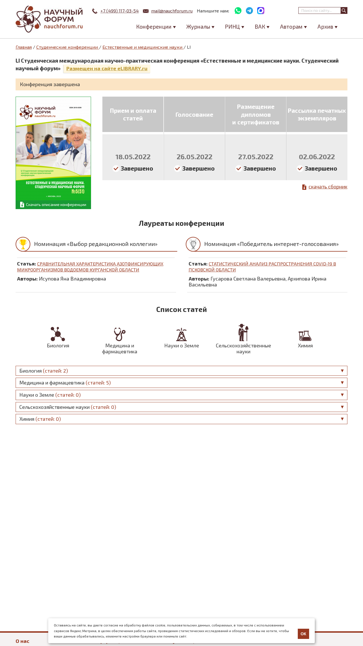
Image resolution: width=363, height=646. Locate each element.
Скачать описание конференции (56, 204)
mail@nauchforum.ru (172, 10)
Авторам (291, 26)
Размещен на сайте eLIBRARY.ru (106, 68)
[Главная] (50, 19)
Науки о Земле (181, 345)
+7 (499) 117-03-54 (119, 10)
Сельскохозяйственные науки (243, 348)
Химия (305, 345)
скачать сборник (328, 186)
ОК (303, 634)
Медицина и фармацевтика (119, 348)
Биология (58, 345)
